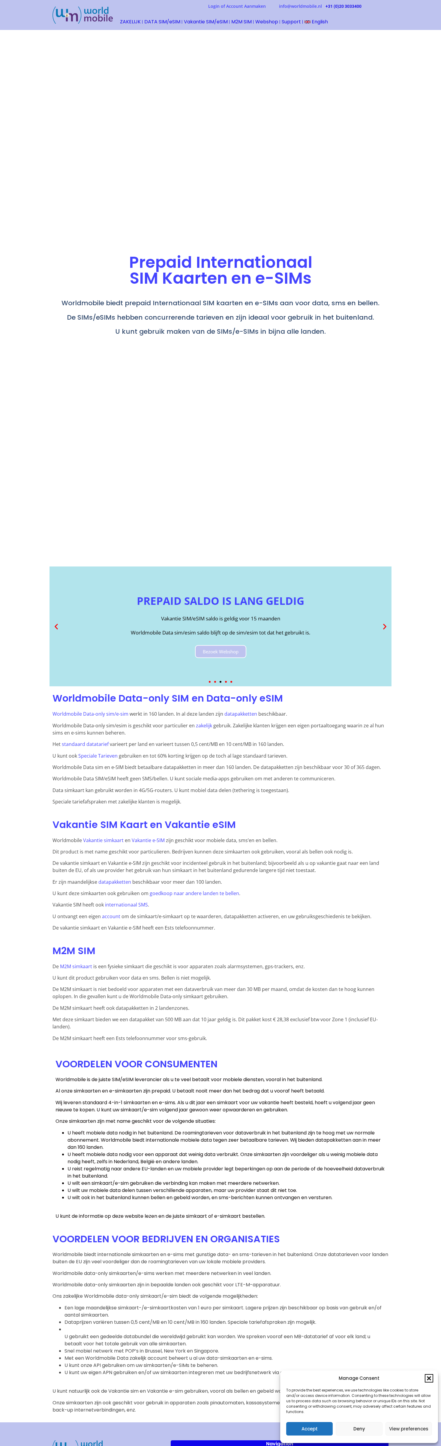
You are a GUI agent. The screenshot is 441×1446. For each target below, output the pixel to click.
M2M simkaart (76, 966)
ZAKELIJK (130, 21)
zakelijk (204, 725)
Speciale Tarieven (98, 756)
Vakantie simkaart (103, 840)
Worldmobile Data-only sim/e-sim (90, 714)
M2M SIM (241, 21)
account (112, 916)
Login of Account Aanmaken (243, 6)
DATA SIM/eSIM (162, 21)
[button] (429, 1378)
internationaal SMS (126, 904)
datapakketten (240, 714)
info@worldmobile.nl (300, 6)
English (319, 21)
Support (291, 21)
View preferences (408, 1429)
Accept (310, 1429)
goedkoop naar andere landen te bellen (194, 893)
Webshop (266, 21)
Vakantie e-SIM (148, 840)
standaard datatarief (85, 744)
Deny (359, 1429)
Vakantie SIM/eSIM (206, 21)
